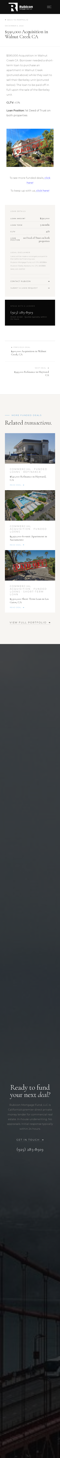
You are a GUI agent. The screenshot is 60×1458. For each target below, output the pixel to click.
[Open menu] (49, 7)
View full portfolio (28, 622)
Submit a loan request (24, 288)
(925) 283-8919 (21, 312)
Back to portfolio (17, 20)
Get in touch (28, 1139)
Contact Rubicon (20, 281)
